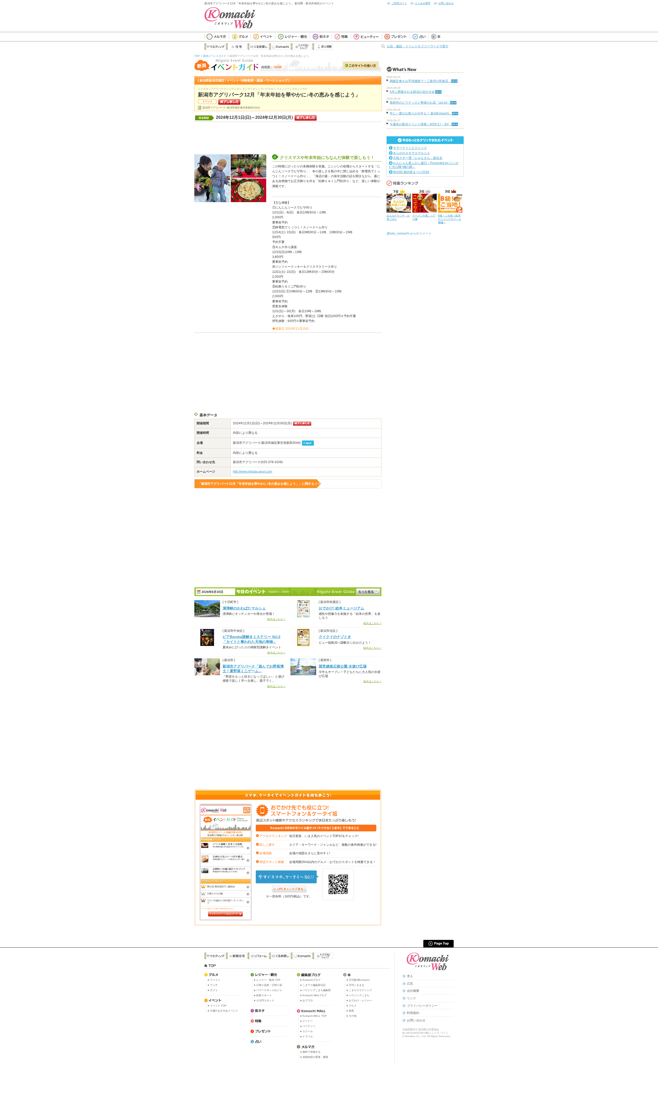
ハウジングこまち (359, 995)
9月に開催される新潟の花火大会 (412, 92)
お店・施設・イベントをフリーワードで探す (418, 46)
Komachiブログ (312, 979)
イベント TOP (218, 1005)
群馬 (351, 1010)
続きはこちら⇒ (276, 619)
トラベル (308, 1036)
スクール (308, 1031)
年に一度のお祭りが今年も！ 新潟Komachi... (420, 113)
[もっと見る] (368, 591)
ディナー (308, 1021)
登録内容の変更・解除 (315, 1057)
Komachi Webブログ (315, 995)
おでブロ (308, 1000)
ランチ (214, 985)
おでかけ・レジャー (360, 1000)
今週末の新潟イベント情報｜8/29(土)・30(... (420, 124)
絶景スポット (264, 995)
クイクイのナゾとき (335, 637)
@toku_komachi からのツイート (409, 233)
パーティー (309, 1026)
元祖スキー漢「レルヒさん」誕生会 (417, 158)
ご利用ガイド (399, 3)
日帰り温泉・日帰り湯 (269, 985)
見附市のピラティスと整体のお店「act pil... (420, 102)
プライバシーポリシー (422, 1006)
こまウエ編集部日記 (314, 985)
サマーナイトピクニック (410, 148)
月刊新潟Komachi (359, 979)
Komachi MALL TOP (315, 1015)
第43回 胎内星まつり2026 (411, 172)
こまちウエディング (360, 990)
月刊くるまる (356, 985)
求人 (410, 976)
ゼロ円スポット (265, 1000)
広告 (410, 983)
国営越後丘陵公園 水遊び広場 (343, 666)
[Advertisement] (287, 137)
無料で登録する (312, 1051)
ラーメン (215, 979)
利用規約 (413, 1013)
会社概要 (413, 991)
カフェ (214, 990)
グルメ (353, 1005)
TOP (197, 56)
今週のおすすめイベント (224, 1010)
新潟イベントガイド (214, 56)
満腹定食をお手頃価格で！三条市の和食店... (420, 81)
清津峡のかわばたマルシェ (244, 608)
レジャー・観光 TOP (268, 979)
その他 (353, 1015)
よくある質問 (422, 3)
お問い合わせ (446, 3)
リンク (411, 998)
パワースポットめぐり (269, 990)
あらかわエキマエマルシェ (411, 153)
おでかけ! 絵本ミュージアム (341, 608)
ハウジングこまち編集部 (317, 990)
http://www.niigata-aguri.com (252, 471)
